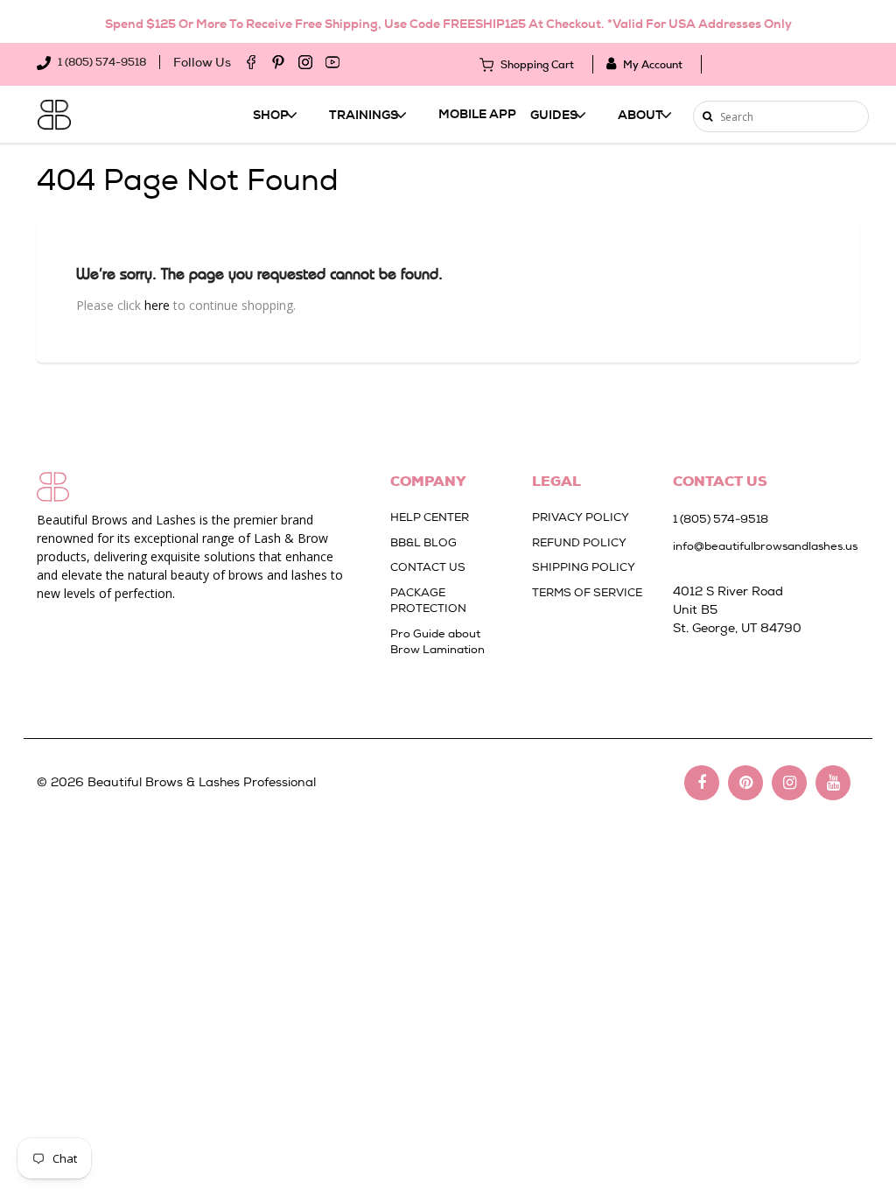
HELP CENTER (429, 517)
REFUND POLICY (579, 542)
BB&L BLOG (423, 542)
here (157, 305)
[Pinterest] (278, 62)
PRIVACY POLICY (580, 517)
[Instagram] (305, 62)
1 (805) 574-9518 (100, 62)
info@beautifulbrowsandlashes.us (757, 545)
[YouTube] (333, 62)
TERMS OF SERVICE (587, 592)
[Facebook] (251, 62)
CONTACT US (428, 566)
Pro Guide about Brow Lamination (437, 642)
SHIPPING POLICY (583, 566)
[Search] (707, 116)
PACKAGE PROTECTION (428, 600)
